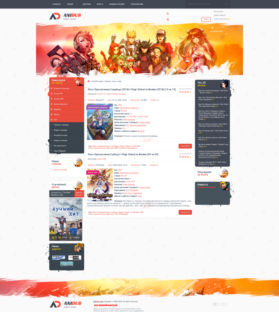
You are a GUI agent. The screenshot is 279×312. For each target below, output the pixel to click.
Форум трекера (60, 130)
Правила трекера (61, 125)
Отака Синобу (144, 122)
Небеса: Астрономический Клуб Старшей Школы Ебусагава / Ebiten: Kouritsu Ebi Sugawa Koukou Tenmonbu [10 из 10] (212, 154)
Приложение (129, 287)
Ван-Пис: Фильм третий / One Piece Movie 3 (212, 139)
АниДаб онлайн (60, 135)
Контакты (69, 286)
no (132, 146)
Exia (130, 193)
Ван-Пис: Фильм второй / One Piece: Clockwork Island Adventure (212, 125)
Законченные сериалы (116, 94)
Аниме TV (101, 94)
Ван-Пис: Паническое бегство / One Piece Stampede (212, 98)
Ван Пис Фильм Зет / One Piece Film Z (213, 132)
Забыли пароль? (220, 15)
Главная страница (61, 88)
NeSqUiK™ (100, 100)
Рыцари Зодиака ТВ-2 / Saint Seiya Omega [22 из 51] (212, 163)
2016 (120, 105)
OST (55, 120)
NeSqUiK (141, 131)
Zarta (140, 196)
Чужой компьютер (220, 19)
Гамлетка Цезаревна (138, 125)
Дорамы (57, 109)
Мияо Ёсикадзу (129, 120)
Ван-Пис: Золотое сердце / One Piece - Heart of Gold (213, 92)
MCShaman (100, 165)
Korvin (124, 193)
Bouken (137, 146)
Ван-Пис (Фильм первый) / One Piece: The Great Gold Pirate (213, 105)
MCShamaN (133, 190)
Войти (206, 19)
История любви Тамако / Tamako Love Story (213, 145)
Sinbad (127, 146)
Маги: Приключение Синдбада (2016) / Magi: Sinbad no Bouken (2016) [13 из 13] (132, 89)
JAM (127, 125)
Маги (95, 146)
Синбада (114, 212)
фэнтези (135, 108)
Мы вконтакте (60, 146)
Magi (122, 146)
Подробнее (185, 146)
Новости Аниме (60, 140)
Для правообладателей (105, 305)
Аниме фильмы (60, 104)
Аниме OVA (58, 99)
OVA (141, 212)
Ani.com (98, 302)
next (229, 91)
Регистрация (218, 11)
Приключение (104, 146)
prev (229, 94)
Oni (123, 128)
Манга (56, 114)
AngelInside (137, 193)
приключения (125, 108)
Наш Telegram (60, 151)
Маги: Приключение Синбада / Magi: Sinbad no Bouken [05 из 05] (123, 154)
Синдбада (115, 146)
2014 (120, 170)
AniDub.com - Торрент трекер (65, 16)
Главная (55, 290)
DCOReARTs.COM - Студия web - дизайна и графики (220, 304)
